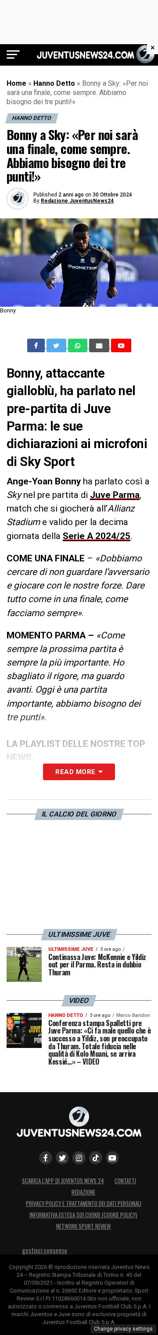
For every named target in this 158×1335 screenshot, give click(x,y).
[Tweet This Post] (57, 346)
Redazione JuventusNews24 (77, 201)
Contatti (125, 1181)
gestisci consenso (44, 1250)
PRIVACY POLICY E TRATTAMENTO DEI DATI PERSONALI (83, 1203)
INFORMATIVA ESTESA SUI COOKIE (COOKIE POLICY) (83, 1215)
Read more (75, 772)
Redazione (83, 1192)
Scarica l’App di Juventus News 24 (63, 1181)
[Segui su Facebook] (45, 1157)
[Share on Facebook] (37, 346)
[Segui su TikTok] (95, 1157)
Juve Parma (115, 495)
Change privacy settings (123, 1329)
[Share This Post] (78, 346)
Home (16, 83)
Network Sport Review (83, 1226)
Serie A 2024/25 (96, 536)
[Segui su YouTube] (112, 1157)
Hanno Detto (54, 83)
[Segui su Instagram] (79, 1157)
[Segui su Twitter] (62, 1157)
